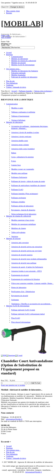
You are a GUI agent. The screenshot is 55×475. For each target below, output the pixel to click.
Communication (12, 104)
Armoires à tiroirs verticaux (21, 137)
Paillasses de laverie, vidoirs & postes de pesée (28, 181)
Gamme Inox (16, 165)
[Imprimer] (10, 355)
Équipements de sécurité (20, 275)
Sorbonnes (15, 300)
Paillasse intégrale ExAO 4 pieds (23, 310)
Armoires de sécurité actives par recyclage (26, 251)
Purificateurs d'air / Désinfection (23, 292)
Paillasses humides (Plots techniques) (24, 194)
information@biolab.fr (14, 419)
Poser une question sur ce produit (13, 385)
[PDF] (3, 355)
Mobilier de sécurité (13, 239)
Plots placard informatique (20, 322)
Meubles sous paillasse (19, 173)
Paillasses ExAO (17, 190)
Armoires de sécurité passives (21, 255)
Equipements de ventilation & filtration (25, 279)
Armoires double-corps (19, 141)
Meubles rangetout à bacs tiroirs (22, 220)
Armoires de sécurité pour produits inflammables (29, 259)
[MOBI (22, 23)
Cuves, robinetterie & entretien (22, 157)
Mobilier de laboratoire (14, 122)
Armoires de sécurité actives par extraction (26, 247)
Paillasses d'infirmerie (19, 177)
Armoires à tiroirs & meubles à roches (25, 132)
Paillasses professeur (18, 198)
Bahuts (13, 153)
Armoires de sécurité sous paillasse (23, 263)
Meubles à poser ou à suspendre (22, 169)
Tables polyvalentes (18, 232)
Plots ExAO (15, 318)
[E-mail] (18, 355)
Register (9, 13)
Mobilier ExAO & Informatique (17, 306)
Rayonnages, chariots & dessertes (23, 210)
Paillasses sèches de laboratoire (22, 206)
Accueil (14, 91)
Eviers (13, 161)
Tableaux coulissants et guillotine (23, 112)
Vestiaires (14, 237)
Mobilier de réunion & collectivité (18, 216)
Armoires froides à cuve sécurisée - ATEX (26, 271)
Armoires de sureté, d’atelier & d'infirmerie (27, 267)
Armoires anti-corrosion (20, 243)
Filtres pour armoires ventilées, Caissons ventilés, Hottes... (32, 283)
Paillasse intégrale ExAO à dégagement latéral (28, 314)
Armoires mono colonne (20, 145)
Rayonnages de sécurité (19, 296)
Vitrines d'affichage (18, 120)
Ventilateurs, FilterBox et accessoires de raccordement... (31, 304)
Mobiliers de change (18, 228)
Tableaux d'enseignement (20, 116)
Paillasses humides (25, 91)
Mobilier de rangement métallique (23, 224)
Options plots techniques (43, 91)
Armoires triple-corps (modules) (23, 149)
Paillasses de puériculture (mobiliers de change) (28, 186)
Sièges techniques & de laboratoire (23, 214)
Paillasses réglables (18, 202)
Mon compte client (13, 11)
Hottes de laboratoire (18, 287)
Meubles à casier (17, 108)
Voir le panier (6, 36)
